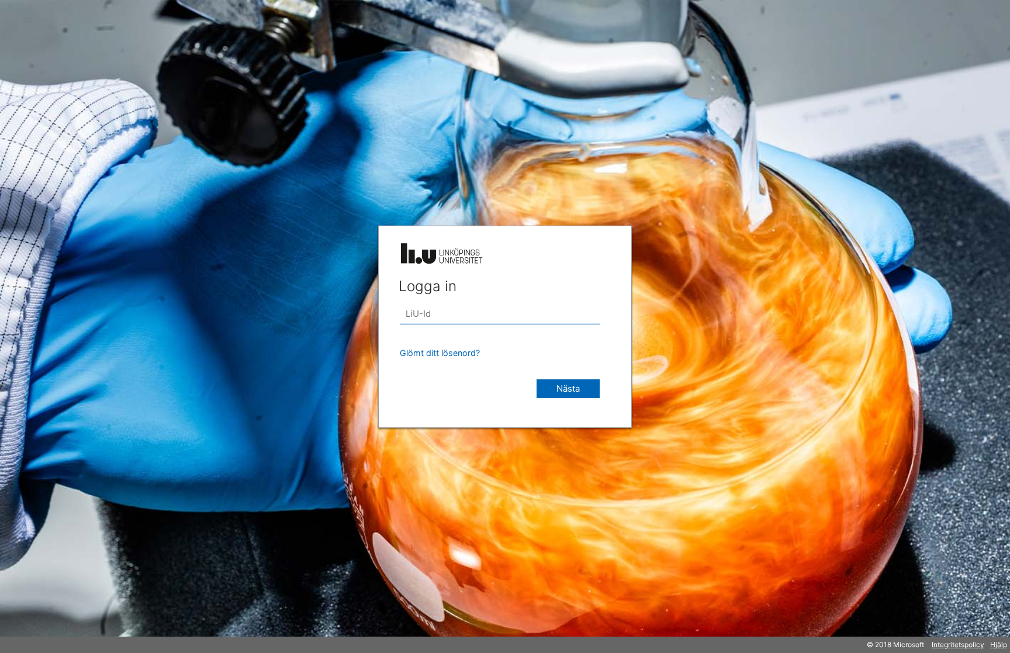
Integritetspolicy (958, 644)
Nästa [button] (568, 387)
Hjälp (998, 644)
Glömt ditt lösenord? (440, 352)
